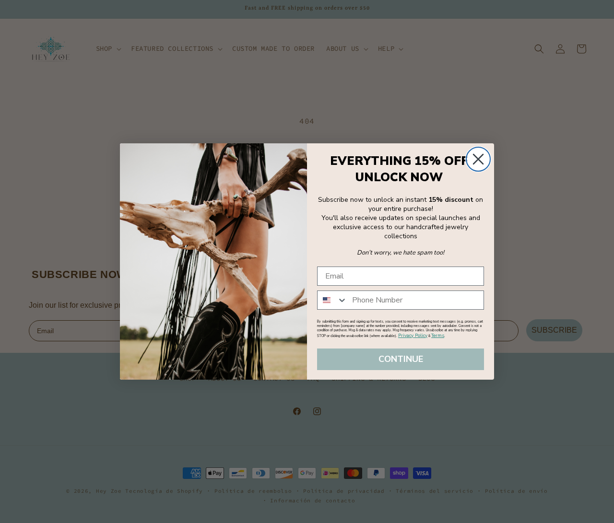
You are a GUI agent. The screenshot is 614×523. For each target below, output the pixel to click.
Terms (437, 335)
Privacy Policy (412, 335)
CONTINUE (400, 359)
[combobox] (332, 300)
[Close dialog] (478, 159)
